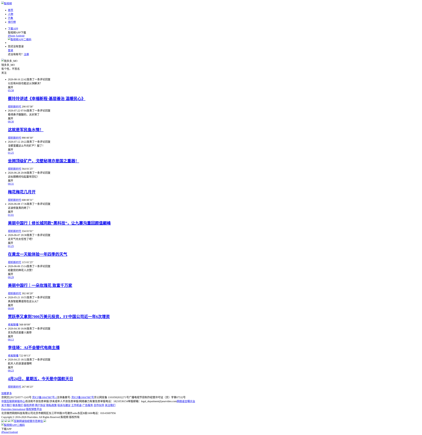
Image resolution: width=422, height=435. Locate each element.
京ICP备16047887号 (82, 397)
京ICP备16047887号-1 (44, 397)
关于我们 (6, 405)
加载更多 (6, 393)
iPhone (11, 35)
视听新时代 (14, 106)
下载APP (13, 28)
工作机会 (76, 405)
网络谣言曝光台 (186, 401)
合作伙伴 (99, 405)
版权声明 (29, 405)
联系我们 (18, 405)
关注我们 (110, 405)
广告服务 (87, 405)
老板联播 (13, 324)
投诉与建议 (64, 405)
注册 (26, 54)
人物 (10, 14)
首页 (10, 10)
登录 (10, 50)
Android (20, 35)
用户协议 (40, 405)
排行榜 (12, 22)
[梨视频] (6, 3)
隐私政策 (51, 405)
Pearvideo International (13, 409)
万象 (10, 18)
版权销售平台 (34, 409)
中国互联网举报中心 (13, 401)
